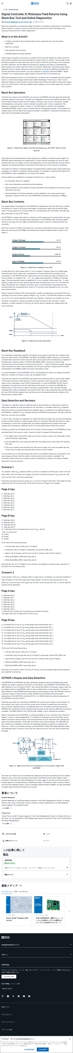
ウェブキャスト (23, 891)
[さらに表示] (7, 808)
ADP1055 (46, 71)
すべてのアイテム (7, 891)
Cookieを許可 (43, 1049)
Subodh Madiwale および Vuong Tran (18, 22)
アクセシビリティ (7, 1014)
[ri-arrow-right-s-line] (69, 911)
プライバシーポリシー (8, 1022)
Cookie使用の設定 (29, 1049)
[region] (36, 1044)
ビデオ (16, 891)
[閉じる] (70, 1039)
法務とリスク (6, 1007)
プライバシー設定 (7, 1029)
